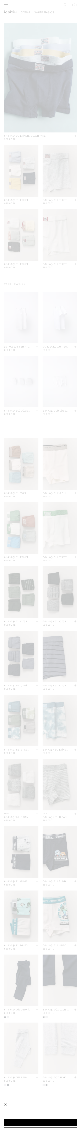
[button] (40, 1122)
